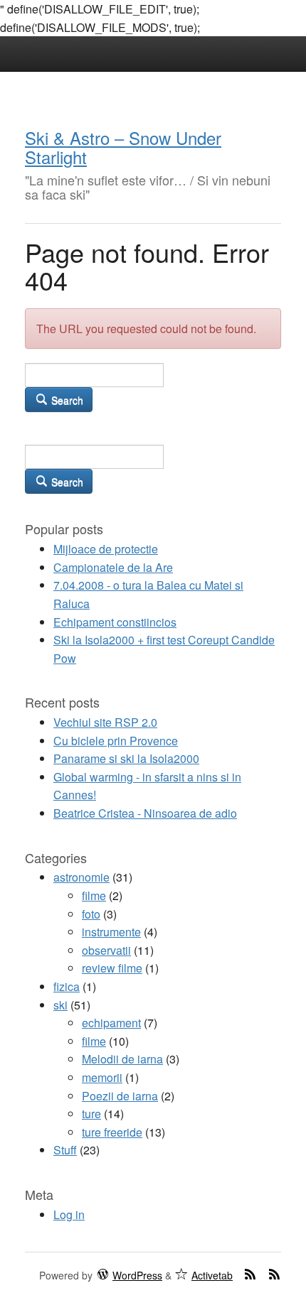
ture (91, 1113)
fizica (66, 986)
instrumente (111, 932)
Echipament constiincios (114, 622)
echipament (111, 1022)
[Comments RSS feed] (274, 1274)
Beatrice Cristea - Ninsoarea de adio (145, 813)
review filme (112, 968)
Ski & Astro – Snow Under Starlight (123, 146)
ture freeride (112, 1132)
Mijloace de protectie (105, 549)
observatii (106, 950)
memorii (102, 1077)
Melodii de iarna (122, 1059)
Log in (69, 1214)
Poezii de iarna (120, 1096)
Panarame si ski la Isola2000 (126, 758)
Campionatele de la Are (113, 567)
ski (60, 1005)
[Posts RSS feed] (250, 1274)
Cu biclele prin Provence (115, 740)
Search (65, 400)
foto (91, 914)
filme (94, 895)
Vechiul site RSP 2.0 (105, 722)
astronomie (81, 877)
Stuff (65, 1150)
